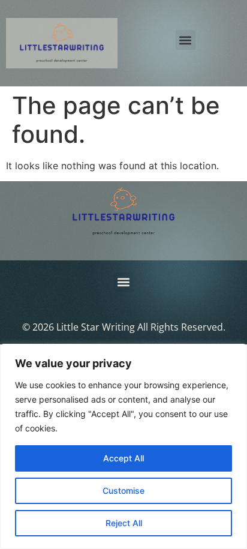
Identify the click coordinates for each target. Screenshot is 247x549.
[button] (185, 40)
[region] (123, 446)
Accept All (123, 458)
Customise (123, 490)
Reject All (124, 523)
